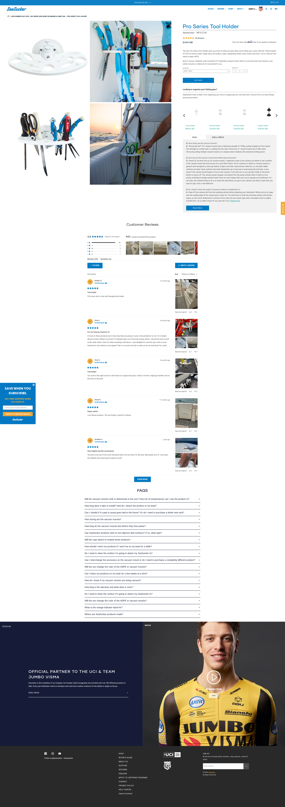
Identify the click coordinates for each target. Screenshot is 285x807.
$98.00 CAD (189, 129)
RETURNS (123, 770)
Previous (184, 115)
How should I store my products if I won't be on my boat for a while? (118, 546)
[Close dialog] (34, 385)
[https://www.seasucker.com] (8, 16)
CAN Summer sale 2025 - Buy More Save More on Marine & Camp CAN (38, 16)
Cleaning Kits (235, 201)
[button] (275, 8)
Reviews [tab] (92, 259)
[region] (162, 248)
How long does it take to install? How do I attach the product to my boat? (121, 506)
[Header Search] (267, 9)
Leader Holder (263, 126)
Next (276, 115)
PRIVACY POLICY (126, 786)
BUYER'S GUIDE (125, 758)
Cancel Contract (125, 794)
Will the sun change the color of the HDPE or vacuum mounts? (116, 567)
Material (186, 68)
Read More (197, 208)
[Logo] (17, 9)
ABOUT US (123, 762)
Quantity (235, 68)
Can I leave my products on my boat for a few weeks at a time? (116, 573)
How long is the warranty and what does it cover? (109, 587)
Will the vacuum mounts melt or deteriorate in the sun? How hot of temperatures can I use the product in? (137, 499)
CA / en (275, 2)
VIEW (214, 696)
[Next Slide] (196, 248)
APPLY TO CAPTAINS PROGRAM (133, 778)
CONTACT (123, 782)
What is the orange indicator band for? (104, 607)
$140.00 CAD (214, 129)
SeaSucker (188, 32)
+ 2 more (192, 346)
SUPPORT (123, 766)
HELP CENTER (125, 790)
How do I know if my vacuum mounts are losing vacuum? (113, 580)
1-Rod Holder (190, 126)
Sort (177, 274)
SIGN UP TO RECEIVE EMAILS (17, 414)
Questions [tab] (106, 259)
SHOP (121, 754)
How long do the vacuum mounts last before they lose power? (115, 526)
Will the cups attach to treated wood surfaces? (107, 539)
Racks (211, 9)
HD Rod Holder (214, 126)
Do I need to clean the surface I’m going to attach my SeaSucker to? (119, 553)
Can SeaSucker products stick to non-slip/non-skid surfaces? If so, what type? (123, 533)
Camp (230, 9)
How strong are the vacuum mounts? (103, 519)
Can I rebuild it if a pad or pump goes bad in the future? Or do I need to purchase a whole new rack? (134, 512)
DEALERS (123, 774)
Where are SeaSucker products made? (104, 614)
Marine (221, 9)
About (240, 9)
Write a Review (189, 266)
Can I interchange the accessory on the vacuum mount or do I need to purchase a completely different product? (140, 560)
